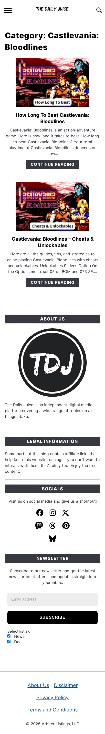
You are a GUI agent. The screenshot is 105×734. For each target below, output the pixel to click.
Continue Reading (52, 164)
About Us (38, 685)
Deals (18, 641)
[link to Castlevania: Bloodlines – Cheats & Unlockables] (52, 206)
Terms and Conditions (52, 710)
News (18, 636)
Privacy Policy (52, 697)
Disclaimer (66, 685)
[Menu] (8, 11)
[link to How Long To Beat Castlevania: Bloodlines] (52, 82)
